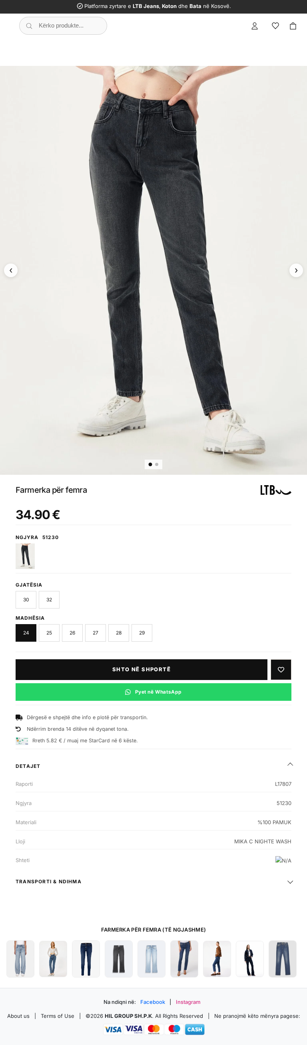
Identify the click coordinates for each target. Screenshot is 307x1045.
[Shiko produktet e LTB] (276, 490)
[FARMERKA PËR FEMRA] (20, 959)
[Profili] (254, 26)
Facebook (152, 1002)
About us (18, 1016)
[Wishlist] (275, 26)
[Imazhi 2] (156, 464)
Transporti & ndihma (49, 881)
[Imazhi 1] (150, 464)
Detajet (28, 766)
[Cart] (293, 26)
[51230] (25, 556)
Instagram (188, 1002)
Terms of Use (57, 1016)
